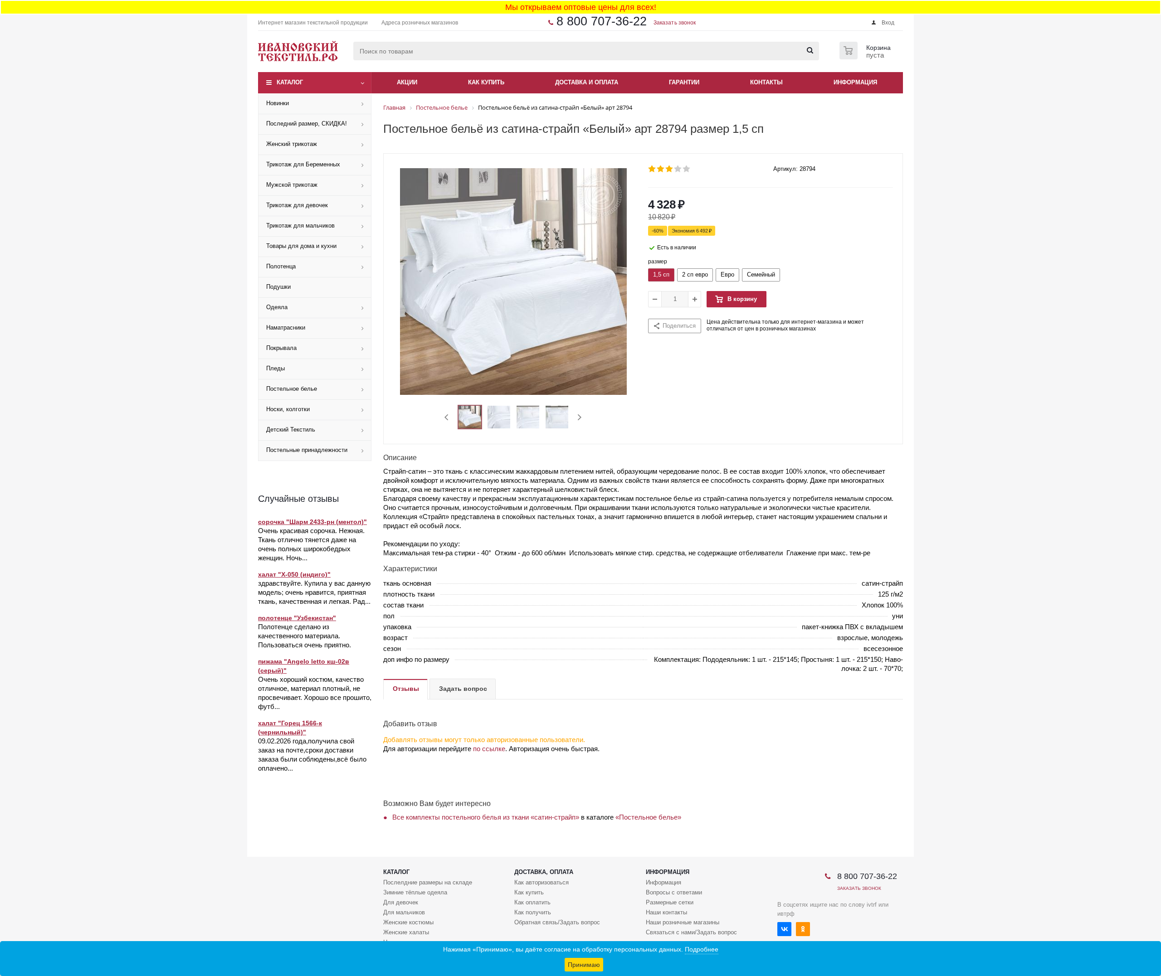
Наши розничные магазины (682, 922)
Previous (447, 417)
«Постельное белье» (648, 817)
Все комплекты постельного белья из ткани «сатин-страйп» (485, 817)
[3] (669, 169)
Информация (667, 872)
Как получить (532, 912)
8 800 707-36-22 (601, 21)
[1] (652, 169)
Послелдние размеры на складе (427, 882)
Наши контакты (666, 912)
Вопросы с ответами (674, 892)
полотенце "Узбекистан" (297, 618)
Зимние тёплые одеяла (415, 892)
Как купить (529, 892)
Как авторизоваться (541, 882)
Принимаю (584, 964)
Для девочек (400, 902)
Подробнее (701, 949)
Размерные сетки (669, 902)
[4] (678, 169)
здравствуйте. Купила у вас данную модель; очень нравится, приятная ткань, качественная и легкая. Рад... (314, 592)
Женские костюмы (408, 922)
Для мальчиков (404, 912)
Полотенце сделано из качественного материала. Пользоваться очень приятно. (304, 636)
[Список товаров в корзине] (866, 57)
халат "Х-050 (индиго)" (294, 574)
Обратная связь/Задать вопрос (557, 922)
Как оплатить (532, 902)
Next (579, 417)
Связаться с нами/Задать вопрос (691, 932)
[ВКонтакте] (784, 929)
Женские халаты (406, 932)
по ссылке (489, 749)
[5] (687, 169)
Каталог (290, 82)
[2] (661, 169)
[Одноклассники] (803, 929)
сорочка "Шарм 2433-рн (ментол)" (312, 521)
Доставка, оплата (543, 872)
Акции (407, 82)
